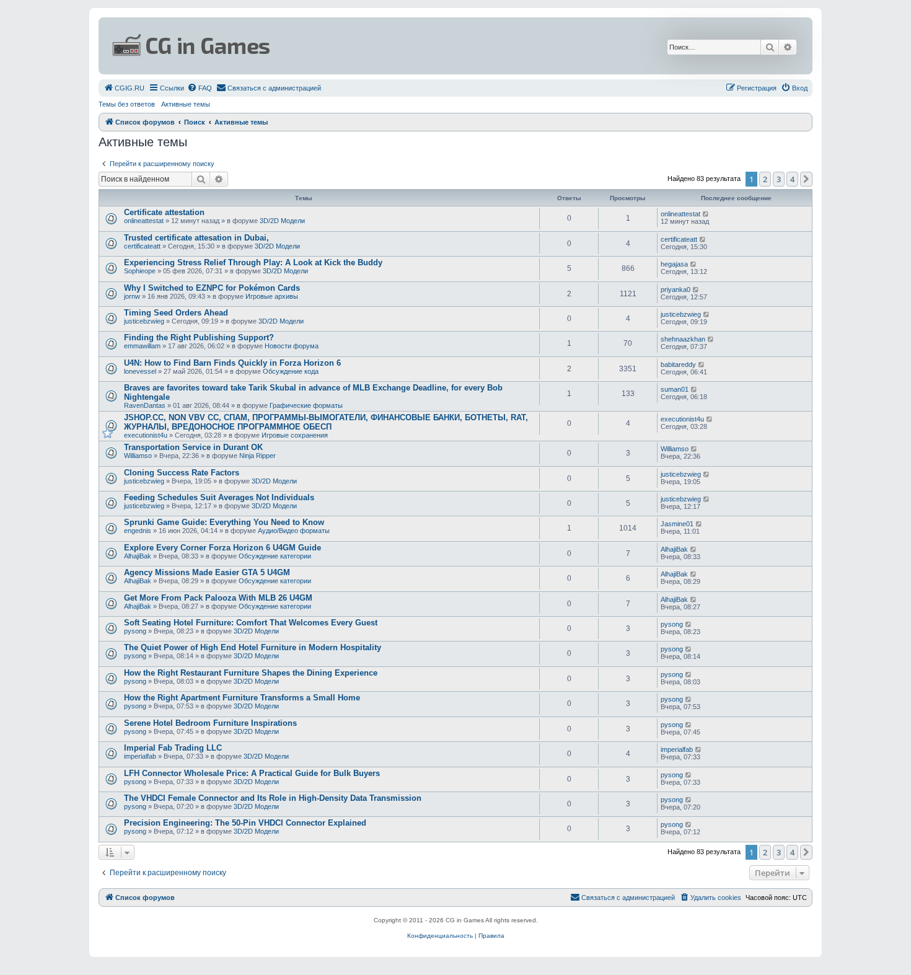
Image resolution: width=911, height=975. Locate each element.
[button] (806, 179)
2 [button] (765, 179)
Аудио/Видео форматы (294, 530)
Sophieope (140, 271)
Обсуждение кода (291, 371)
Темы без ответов (127, 104)
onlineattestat (144, 220)
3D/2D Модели (282, 220)
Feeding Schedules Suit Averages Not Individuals (219, 497)
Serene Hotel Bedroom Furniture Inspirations (210, 723)
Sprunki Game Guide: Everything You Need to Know (224, 522)
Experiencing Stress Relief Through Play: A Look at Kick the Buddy (253, 262)
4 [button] (792, 179)
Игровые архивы (271, 296)
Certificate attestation (164, 212)
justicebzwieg (144, 321)
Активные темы (185, 104)
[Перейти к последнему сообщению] (706, 214)
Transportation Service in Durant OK (193, 447)
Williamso (138, 455)
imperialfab (140, 756)
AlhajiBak (137, 556)
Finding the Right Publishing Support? (199, 337)
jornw (132, 296)
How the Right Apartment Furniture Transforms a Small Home (242, 697)
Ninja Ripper (257, 455)
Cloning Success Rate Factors (181, 472)
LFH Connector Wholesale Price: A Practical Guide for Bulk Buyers (252, 773)
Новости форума (292, 346)
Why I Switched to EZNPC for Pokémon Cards (212, 288)
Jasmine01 (677, 523)
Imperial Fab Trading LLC (173, 747)
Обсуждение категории (275, 556)
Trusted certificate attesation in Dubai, (196, 237)
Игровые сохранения (295, 435)
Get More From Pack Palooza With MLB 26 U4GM (218, 597)
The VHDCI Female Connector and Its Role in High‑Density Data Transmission (272, 798)
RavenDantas (144, 405)
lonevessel (140, 371)
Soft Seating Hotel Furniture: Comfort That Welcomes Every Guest (250, 622)
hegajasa (674, 264)
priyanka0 (675, 289)
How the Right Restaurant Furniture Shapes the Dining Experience (250, 672)
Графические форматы (306, 405)
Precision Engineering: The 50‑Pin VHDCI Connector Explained (245, 822)
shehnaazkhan (683, 339)
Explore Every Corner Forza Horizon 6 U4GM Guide (222, 547)
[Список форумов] (335, 46)
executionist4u (145, 435)
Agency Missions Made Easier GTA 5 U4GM (207, 572)
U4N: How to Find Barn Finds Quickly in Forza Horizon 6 (232, 363)
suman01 (675, 389)
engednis (137, 530)
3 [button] (779, 179)
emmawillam (142, 346)
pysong (135, 631)
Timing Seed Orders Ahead (176, 312)
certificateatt (142, 246)
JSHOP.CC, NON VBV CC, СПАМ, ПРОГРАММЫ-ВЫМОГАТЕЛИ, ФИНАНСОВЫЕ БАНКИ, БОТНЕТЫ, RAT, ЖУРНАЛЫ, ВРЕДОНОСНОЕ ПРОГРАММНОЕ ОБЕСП (326, 422)
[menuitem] (123, 88)
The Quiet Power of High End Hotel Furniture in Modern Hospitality (252, 647)
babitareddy (678, 364)
